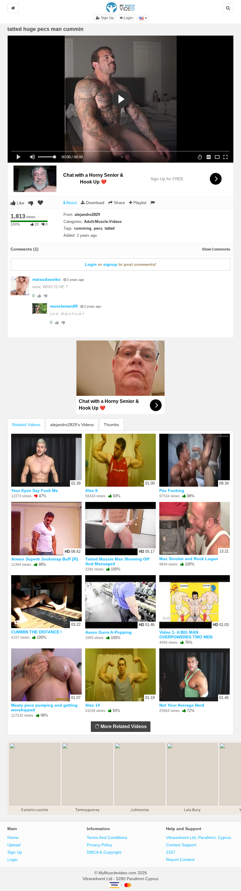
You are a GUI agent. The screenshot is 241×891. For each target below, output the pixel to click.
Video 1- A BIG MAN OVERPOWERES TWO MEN (185, 634)
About (71, 202)
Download (94, 202)
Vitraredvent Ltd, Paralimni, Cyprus (198, 837)
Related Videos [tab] (26, 424)
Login (128, 18)
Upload (14, 844)
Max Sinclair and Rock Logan (188, 558)
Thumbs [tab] (111, 424)
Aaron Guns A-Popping (108, 632)
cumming (82, 228)
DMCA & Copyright (104, 852)
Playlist (139, 202)
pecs (98, 228)
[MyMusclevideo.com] (120, 7)
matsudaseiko (46, 279)
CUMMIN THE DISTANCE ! (36, 632)
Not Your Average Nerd (181, 705)
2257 (170, 852)
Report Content (180, 859)
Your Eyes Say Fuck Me (34, 490)
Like (20, 203)
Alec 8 (91, 490)
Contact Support (181, 844)
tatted (110, 228)
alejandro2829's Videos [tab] (72, 424)
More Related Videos (123, 726)
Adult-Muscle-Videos (103, 221)
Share (119, 202)
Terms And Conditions (107, 837)
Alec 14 (92, 705)
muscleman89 (64, 306)
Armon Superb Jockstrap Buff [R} (44, 559)
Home (13, 837)
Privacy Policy (99, 844)
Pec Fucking (171, 490)
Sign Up (107, 18)
